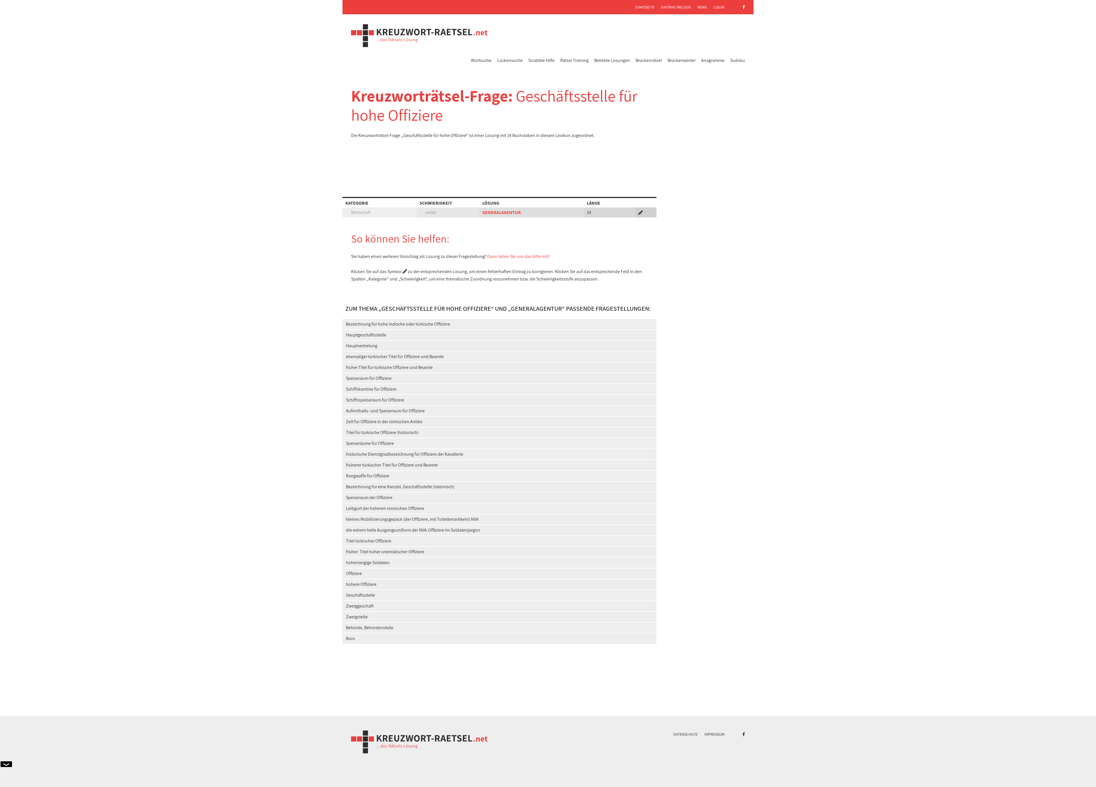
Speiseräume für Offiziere (370, 443)
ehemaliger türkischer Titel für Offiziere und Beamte (395, 357)
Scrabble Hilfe (541, 60)
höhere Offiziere (361, 584)
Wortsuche (481, 60)
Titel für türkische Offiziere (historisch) (382, 432)
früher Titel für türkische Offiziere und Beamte (389, 367)
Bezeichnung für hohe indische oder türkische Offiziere (398, 324)
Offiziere (354, 573)
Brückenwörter (682, 60)
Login (719, 7)
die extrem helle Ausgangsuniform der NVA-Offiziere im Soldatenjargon (413, 530)
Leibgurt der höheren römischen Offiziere (385, 508)
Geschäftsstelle (360, 595)
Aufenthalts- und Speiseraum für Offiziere (385, 411)
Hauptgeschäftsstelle (366, 335)
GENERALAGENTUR (501, 212)
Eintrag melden (676, 7)
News (702, 7)
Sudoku (737, 60)
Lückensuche (510, 60)
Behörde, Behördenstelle (369, 628)
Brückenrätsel (649, 60)
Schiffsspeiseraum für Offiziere (375, 400)
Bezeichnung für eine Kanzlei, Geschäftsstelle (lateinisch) (400, 487)
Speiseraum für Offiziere (369, 378)
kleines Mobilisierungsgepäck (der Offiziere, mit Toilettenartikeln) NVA (412, 519)
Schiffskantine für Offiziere (371, 389)
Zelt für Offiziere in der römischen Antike (384, 422)
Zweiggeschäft (360, 606)
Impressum (714, 734)
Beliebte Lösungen (612, 60)
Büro (350, 638)
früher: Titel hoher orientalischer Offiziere (385, 552)
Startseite (644, 7)
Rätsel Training (574, 60)
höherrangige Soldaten (368, 563)
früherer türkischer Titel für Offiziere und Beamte (392, 465)
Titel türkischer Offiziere (368, 541)
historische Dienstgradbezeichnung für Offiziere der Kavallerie (404, 454)
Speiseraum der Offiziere (369, 498)
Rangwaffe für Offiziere (367, 476)
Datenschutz (685, 734)
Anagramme (712, 60)
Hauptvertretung (361, 346)
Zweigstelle (357, 617)
